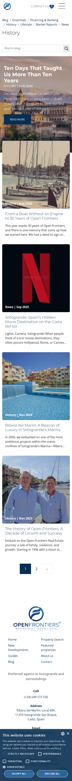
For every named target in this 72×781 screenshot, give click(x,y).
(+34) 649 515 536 (36, 697)
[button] (36, 767)
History (11, 24)
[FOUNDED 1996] (8, 6)
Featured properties (48, 647)
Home (12, 639)
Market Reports (46, 24)
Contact (46, 662)
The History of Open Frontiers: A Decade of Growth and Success (34, 531)
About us (47, 656)
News (65, 24)
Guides (13, 656)
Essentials (19, 20)
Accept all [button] (19, 773)
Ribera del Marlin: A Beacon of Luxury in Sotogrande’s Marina (32, 427)
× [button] (67, 733)
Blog (5, 20)
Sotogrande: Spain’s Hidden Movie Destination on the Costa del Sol (33, 321)
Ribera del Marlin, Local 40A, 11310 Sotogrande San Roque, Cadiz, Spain (36, 712)
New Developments (18, 647)
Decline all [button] (52, 773)
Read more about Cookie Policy (44, 748)
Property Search (52, 639)
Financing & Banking (44, 20)
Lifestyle (26, 24)
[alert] (36, 755)
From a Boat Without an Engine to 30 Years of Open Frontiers (34, 216)
